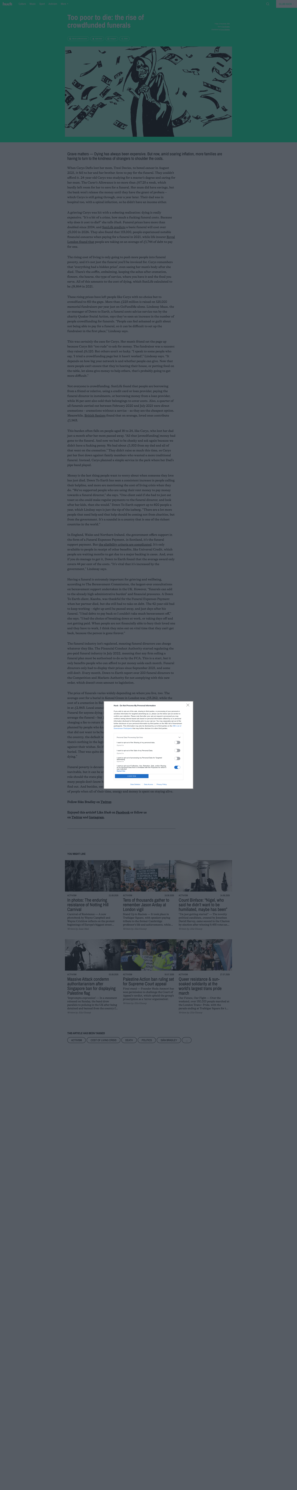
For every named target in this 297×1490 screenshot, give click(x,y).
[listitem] (148, 737)
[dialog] (148, 745)
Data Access (148, 784)
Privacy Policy (162, 784)
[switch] (177, 742)
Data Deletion (135, 784)
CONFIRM (132, 776)
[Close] (188, 706)
